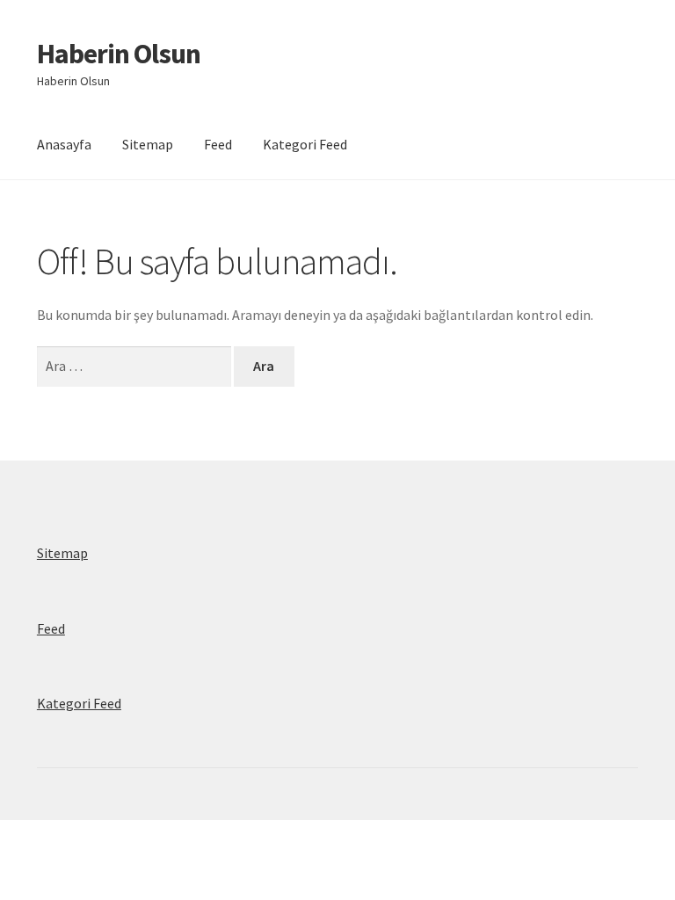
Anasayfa (64, 144)
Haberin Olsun (118, 53)
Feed (218, 144)
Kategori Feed (305, 144)
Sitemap (147, 144)
